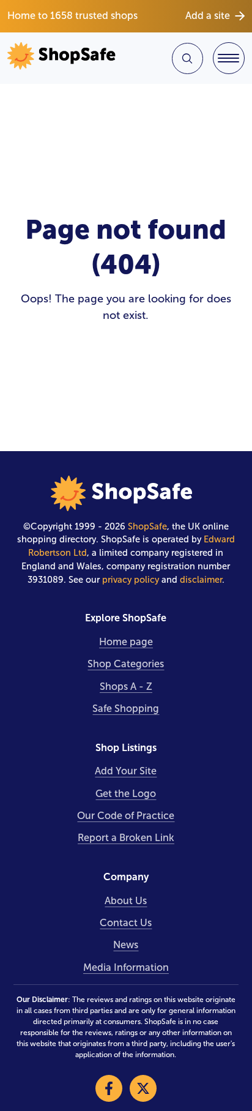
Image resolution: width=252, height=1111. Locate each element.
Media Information (126, 967)
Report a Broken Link (126, 837)
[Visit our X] (143, 1088)
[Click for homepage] (64, 58)
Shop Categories (125, 664)
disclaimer (201, 580)
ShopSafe (147, 526)
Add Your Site (126, 771)
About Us (126, 901)
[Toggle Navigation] (229, 58)
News (125, 945)
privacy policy (130, 580)
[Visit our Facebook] (108, 1088)
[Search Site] (187, 58)
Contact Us (126, 923)
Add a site (207, 15)
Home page (126, 642)
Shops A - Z (126, 686)
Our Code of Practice (125, 815)
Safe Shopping (125, 708)
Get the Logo (125, 793)
